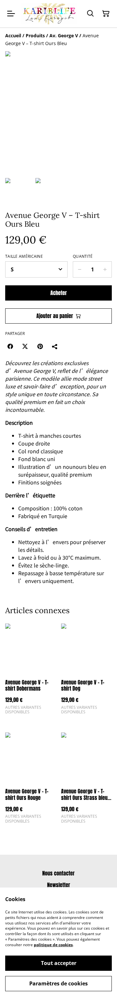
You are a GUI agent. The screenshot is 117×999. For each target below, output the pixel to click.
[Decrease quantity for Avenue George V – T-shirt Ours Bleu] (79, 269)
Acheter (58, 293)
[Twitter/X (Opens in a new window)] (25, 346)
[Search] (90, 13)
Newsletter (58, 885)
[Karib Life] (49, 13)
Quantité (83, 256)
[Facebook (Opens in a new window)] (10, 346)
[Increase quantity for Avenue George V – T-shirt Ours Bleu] (105, 269)
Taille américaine (24, 256)
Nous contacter (58, 873)
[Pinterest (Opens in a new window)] (40, 346)
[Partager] (55, 346)
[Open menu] (11, 13)
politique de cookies (53, 944)
